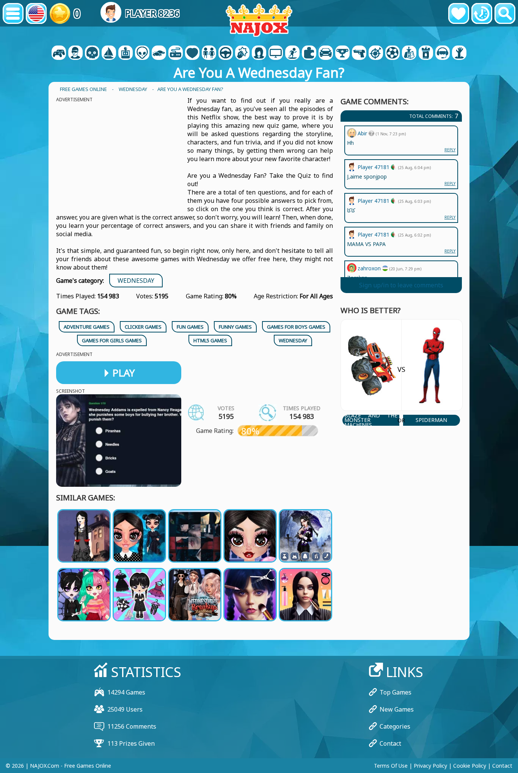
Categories (395, 726)
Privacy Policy (430, 765)
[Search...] (504, 13)
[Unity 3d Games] (442, 53)
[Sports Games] (392, 53)
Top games (395, 692)
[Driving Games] (225, 53)
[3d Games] (75, 53)
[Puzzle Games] (309, 53)
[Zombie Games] (459, 53)
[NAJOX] (259, 20)
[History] (481, 13)
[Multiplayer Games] (275, 53)
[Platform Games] (292, 53)
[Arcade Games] (125, 53)
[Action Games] (92, 53)
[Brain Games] (142, 53)
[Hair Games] (259, 53)
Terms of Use (391, 765)
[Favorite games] (458, 13)
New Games (397, 709)
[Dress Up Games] (209, 53)
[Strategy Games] (409, 53)
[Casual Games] (175, 53)
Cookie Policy (469, 765)
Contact (390, 743)
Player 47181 (374, 234)
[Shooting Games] (359, 53)
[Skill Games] (375, 53)
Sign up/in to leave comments (401, 285)
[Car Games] (159, 53)
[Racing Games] (325, 53)
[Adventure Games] (108, 53)
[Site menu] (13, 13)
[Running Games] (342, 53)
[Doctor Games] (192, 53)
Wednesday (136, 280)
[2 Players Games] (58, 53)
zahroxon (370, 268)
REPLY (449, 251)
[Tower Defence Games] (426, 53)
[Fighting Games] (242, 53)
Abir (363, 133)
